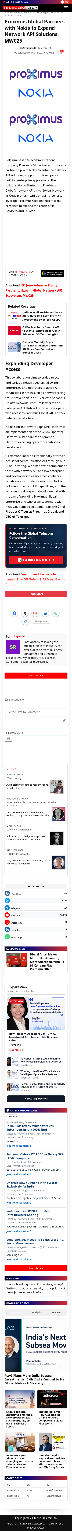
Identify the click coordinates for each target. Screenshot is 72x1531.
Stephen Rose (14, 850)
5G (26, 211)
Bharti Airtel (13, 1490)
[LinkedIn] (45, 613)
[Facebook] (14, 613)
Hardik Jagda (14, 774)
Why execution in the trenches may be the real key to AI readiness (28, 862)
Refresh (13, 1116)
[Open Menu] (65, 8)
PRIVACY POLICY (35, 1527)
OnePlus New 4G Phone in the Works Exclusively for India (31, 1184)
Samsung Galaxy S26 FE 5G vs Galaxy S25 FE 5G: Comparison (34, 1156)
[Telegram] (25, 621)
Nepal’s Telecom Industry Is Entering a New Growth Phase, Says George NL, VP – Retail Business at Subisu (19, 1419)
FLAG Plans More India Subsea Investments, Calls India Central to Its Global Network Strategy (34, 1379)
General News (53, 1495)
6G (8, 1484)
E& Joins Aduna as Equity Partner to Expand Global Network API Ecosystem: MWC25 (33, 290)
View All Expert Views (36, 1098)
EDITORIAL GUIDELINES (32, 1523)
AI (28, 1495)
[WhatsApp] (55, 613)
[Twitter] (24, 613)
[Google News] (41, 621)
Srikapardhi (30, 48)
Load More (36, 675)
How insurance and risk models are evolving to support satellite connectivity (27, 814)
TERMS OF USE (55, 1523)
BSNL (30, 1490)
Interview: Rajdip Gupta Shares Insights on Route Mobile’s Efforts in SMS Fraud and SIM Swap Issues (52, 1461)
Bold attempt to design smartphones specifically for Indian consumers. (25, 838)
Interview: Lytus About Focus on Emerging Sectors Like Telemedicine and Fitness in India (19, 1461)
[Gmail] (35, 613)
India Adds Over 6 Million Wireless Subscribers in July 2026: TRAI (30, 1128)
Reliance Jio (13, 1495)
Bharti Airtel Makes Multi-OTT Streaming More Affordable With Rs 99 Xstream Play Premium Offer (47, 961)
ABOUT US (12, 1523)
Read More (36, 594)
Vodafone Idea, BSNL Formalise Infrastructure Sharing (28, 1213)
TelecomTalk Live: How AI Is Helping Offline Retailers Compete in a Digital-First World (51, 1417)
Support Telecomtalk (17, 2)
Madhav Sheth (15, 825)
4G (47, 1484)
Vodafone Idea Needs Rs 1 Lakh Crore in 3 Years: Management (35, 1241)
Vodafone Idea (54, 1490)
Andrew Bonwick (17, 798)
